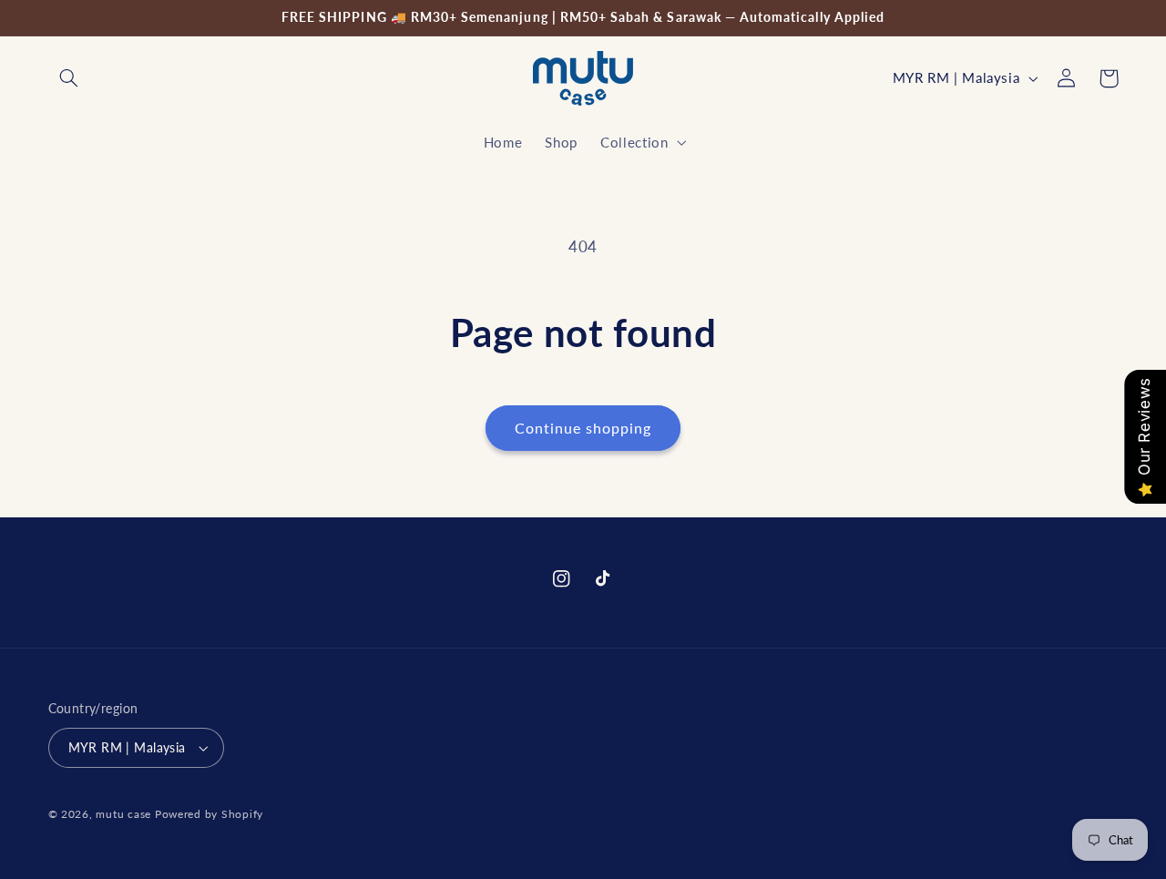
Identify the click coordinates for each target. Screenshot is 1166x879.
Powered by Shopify (209, 814)
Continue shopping (583, 427)
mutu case (123, 814)
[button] (69, 78)
